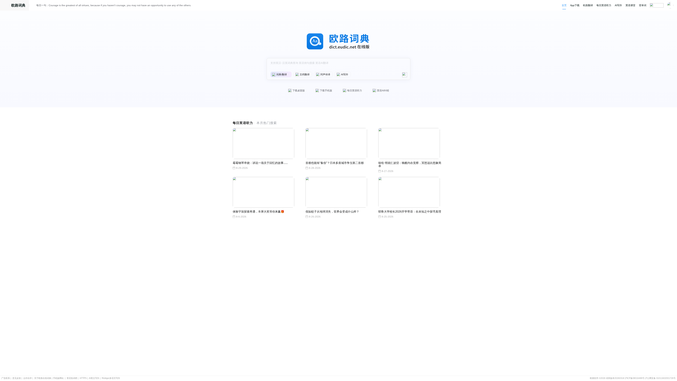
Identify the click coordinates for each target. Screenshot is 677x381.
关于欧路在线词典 (42, 378)
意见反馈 (16, 378)
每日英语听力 (603, 5)
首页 (564, 5)
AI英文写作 (94, 378)
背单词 (642, 5)
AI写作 (618, 5)
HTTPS (83, 378)
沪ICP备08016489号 (635, 378)
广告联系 (5, 378)
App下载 (575, 5)
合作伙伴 (27, 378)
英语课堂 (630, 5)
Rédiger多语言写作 (111, 378)
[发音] (33, 6)
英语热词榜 (72, 378)
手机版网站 (58, 378)
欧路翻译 (588, 5)
